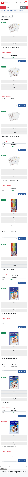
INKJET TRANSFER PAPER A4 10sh (9, 446)
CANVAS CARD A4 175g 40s (8, 269)
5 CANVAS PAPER (5, 402)
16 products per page (6, 16)
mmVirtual (19, 472)
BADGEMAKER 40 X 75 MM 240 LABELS (10, 92)
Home (2, 10)
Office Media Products (21, 10)
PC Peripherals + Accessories (10, 10)
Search (23, 7)
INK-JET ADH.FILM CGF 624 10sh (9, 313)
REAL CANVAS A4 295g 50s (8, 225)
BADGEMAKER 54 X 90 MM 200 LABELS (10, 136)
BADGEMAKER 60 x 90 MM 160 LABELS (10, 180)
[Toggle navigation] (2, 7)
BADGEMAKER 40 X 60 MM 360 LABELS (10, 47)
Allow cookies (4, 468)
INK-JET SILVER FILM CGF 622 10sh (9, 358)
